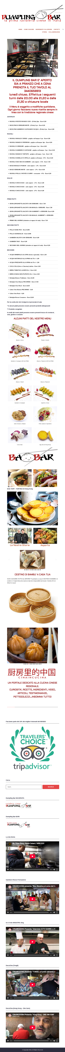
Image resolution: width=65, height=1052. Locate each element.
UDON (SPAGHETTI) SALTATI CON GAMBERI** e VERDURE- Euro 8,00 (32, 211)
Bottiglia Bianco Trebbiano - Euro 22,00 (22, 278)
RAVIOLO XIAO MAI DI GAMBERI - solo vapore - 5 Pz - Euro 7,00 (30, 162)
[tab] (32, 121)
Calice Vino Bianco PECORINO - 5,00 (21, 289)
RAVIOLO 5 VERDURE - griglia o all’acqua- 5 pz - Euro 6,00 (28, 146)
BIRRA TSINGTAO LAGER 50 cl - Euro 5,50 (23, 270)
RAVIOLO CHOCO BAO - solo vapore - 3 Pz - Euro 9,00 (27, 186)
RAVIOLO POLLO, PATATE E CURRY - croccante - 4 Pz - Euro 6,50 (30, 173)
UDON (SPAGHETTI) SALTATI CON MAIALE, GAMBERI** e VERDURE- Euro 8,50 (31, 216)
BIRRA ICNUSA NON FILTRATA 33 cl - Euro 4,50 (25, 274)
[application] (32, 856)
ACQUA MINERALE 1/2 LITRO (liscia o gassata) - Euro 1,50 (28, 254)
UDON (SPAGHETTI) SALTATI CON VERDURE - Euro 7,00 (28, 203)
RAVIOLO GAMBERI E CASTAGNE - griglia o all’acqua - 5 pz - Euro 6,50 (32, 150)
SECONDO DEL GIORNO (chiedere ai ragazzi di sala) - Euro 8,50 (30, 245)
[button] (9, 559)
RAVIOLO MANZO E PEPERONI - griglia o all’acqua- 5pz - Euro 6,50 (31, 142)
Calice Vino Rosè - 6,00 (17, 293)
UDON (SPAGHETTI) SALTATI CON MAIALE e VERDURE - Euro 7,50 (31, 207)
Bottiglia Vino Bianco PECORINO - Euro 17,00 (24, 282)
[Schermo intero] (57, 869)
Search (51, 787)
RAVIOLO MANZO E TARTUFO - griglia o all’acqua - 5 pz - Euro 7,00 (31, 154)
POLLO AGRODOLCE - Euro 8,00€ (20, 233)
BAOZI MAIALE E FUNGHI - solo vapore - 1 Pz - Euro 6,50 (28, 165)
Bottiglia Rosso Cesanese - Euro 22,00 (22, 297)
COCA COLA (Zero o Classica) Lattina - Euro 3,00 (25, 266)
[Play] (8, 869)
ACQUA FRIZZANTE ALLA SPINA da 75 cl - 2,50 (24, 262)
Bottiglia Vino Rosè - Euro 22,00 (20, 285)
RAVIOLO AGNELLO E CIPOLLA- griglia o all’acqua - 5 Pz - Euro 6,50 (31, 158)
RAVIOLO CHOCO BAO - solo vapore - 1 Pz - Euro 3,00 (27, 183)
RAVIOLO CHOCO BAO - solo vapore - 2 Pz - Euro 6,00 (27, 190)
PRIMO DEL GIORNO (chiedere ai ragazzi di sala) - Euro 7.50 (29, 220)
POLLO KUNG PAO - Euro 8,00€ (20, 230)
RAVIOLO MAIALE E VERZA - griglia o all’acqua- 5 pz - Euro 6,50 (30, 138)
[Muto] (54, 869)
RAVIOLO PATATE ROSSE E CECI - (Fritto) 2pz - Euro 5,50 (28, 121)
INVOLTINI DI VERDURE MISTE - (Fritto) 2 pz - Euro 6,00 (27, 125)
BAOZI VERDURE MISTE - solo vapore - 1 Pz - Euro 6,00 (27, 169)
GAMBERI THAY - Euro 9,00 (18, 241)
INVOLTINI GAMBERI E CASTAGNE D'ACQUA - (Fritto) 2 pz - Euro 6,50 (32, 129)
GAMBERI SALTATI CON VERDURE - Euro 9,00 (24, 237)
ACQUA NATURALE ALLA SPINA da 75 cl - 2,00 (24, 258)
